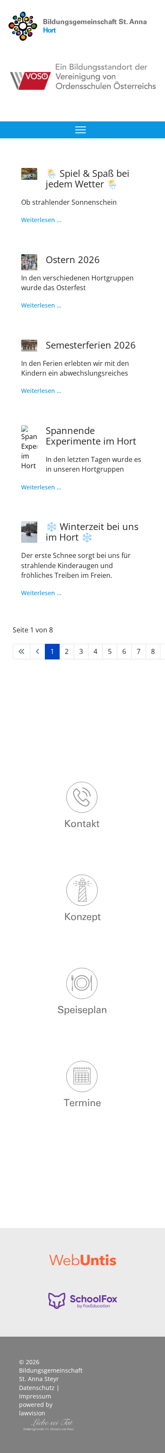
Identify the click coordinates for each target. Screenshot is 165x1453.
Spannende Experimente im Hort (91, 435)
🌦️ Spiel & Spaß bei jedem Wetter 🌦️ (87, 178)
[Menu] (80, 130)
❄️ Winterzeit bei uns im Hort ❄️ (92, 531)
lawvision (32, 1413)
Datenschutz (37, 1388)
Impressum (35, 1396)
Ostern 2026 (73, 259)
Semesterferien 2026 (91, 344)
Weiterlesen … (41, 220)
